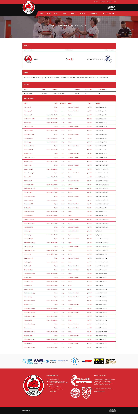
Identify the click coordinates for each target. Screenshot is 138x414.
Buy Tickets (102, 1)
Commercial (94, 13)
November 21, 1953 (29, 308)
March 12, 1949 (28, 328)
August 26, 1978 (28, 227)
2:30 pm (89, 308)
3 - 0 (63, 219)
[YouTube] (113, 13)
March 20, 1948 (28, 335)
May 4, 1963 (27, 254)
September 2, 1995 (29, 118)
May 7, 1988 (27, 177)
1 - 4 (63, 208)
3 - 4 (63, 126)
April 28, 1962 (27, 262)
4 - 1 (63, 192)
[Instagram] (110, 13)
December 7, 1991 (29, 157)
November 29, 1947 (29, 339)
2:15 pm (89, 289)
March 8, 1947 (28, 343)
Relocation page (100, 391)
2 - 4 (63, 285)
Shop (115, 1)
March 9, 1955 (28, 297)
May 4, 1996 (27, 107)
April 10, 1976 (27, 231)
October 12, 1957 (28, 281)
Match (73, 13)
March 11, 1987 (28, 192)
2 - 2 (63, 134)
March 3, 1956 (28, 285)
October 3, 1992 (28, 150)
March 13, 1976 (28, 235)
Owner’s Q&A (97, 6)
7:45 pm (89, 111)
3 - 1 (63, 150)
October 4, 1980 (28, 215)
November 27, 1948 (29, 331)
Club (55, 13)
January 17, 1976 (28, 239)
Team (64, 13)
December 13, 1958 (29, 273)
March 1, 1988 (28, 180)
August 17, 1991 (28, 161)
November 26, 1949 (29, 324)
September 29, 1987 (29, 188)
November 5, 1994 (29, 134)
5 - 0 (63, 312)
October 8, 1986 (28, 200)
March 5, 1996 (28, 111)
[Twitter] (107, 13)
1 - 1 (63, 200)
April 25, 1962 (27, 266)
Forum (95, 5)
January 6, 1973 (28, 246)
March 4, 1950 (28, 320)
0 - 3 (63, 118)
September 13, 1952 (29, 316)
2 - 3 (63, 142)
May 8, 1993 (27, 142)
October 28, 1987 (28, 184)
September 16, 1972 (29, 250)
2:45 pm (89, 300)
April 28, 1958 (27, 277)
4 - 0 (63, 328)
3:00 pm (89, 107)
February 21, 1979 (29, 219)
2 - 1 (63, 111)
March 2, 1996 (28, 115)
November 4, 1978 (29, 223)
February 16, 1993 (29, 146)
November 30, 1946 (29, 347)
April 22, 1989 (27, 165)
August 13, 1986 (28, 204)
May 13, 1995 (27, 122)
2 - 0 (63, 304)
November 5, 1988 (29, 173)
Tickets (82, 13)
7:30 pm (89, 146)
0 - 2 (63, 130)
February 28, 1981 (29, 211)
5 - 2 (63, 289)
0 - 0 (63, 107)
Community (109, 1)
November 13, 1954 (29, 300)
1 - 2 (63, 138)
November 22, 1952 (29, 312)
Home (41, 13)
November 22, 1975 (29, 242)
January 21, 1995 (28, 126)
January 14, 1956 (28, 289)
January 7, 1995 (28, 130)
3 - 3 (63, 169)
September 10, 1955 (29, 293)
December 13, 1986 (29, 196)
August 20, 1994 (28, 138)
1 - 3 (63, 215)
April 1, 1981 (27, 208)
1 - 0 (63, 122)
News (48, 13)
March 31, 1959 (28, 270)
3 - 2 (63, 324)
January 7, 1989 (28, 169)
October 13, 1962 (28, 258)
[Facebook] (104, 13)
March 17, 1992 (28, 153)
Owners (96, 1)
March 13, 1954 (28, 304)
